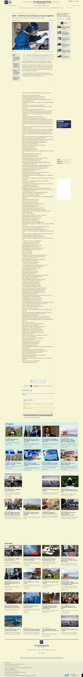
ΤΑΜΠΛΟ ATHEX (59, 163)
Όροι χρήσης (35, 649)
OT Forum (70, 1)
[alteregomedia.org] (66, 675)
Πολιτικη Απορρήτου (37, 417)
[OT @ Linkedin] (77, 1)
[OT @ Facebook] (73, 1)
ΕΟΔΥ (31, 390)
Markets (35, 5)
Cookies (42, 649)
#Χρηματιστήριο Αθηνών (32, 7)
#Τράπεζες (22, 7)
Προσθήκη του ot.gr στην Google (38, 57)
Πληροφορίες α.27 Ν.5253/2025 (50, 649)
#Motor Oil (26, 7)
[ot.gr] (42, 3)
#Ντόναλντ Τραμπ (49, 7)
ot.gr (12, 13)
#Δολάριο (44, 7)
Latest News (8, 543)
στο (35, 385)
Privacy (39, 649)
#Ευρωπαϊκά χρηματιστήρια (58, 7)
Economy (44, 5)
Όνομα (24, 402)
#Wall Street (40, 7)
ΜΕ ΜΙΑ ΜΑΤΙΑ (59, 161)
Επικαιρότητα (15, 13)
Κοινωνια (13, 20)
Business (39, 5)
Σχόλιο (24, 406)
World (48, 5)
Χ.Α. (5, 10)
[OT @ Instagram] (76, 1)
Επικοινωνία (29, 649)
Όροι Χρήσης (30, 417)
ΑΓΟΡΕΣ (58, 159)
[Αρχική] (8, 2)
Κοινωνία (19, 13)
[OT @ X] (74, 1)
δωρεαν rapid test (25, 390)
